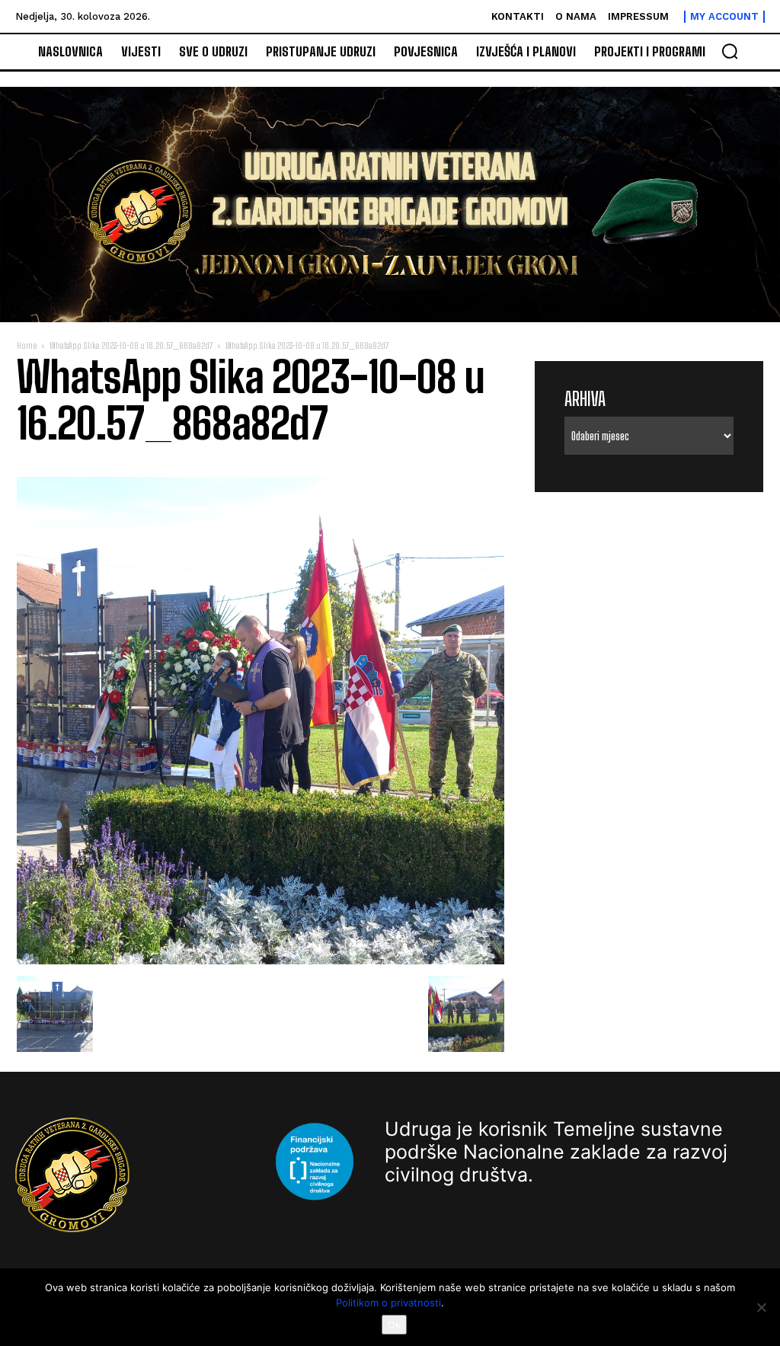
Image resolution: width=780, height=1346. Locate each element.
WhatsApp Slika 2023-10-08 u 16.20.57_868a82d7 (131, 345)
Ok (394, 1325)
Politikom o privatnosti (388, 1302)
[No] (761, 1307)
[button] (729, 51)
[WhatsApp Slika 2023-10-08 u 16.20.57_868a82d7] (260, 960)
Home (27, 345)
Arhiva (585, 399)
